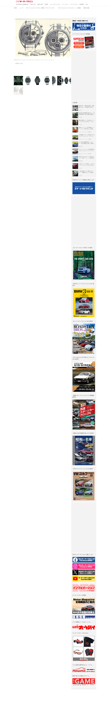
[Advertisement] (55, 12)
